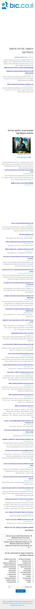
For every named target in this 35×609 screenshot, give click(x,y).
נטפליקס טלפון (12, 570)
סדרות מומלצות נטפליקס (9, 563)
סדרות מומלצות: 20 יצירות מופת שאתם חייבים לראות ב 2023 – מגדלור (18, 431)
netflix (29, 581)
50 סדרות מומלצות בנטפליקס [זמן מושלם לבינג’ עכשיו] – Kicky (18, 464)
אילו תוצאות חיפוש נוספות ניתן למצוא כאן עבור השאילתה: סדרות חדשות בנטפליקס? (16, 542)
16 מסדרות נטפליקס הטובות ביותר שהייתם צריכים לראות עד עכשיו (18, 477)
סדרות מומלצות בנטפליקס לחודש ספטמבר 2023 (20, 84)
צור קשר (11, 603)
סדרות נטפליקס (27, 563)
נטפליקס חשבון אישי (25, 572)
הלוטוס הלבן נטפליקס (10, 578)
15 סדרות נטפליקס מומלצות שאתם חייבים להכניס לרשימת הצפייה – (17, 270)
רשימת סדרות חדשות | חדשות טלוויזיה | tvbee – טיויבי (19, 512)
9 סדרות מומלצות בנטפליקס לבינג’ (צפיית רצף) (20, 353)
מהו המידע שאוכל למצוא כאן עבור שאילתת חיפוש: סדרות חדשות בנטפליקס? (17, 537)
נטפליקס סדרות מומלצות (9, 566)
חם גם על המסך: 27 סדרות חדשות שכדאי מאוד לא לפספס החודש (18, 321)
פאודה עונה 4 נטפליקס (10, 559)
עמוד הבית (30, 603)
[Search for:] (20, 590)
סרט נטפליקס (12, 561)
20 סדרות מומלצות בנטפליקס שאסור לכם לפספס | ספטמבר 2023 (19, 72)
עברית (22, 605)
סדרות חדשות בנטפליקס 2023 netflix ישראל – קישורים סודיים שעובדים (18, 421)
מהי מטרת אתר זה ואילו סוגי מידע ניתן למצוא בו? (17, 546)
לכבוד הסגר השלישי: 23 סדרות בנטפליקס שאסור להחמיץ (18, 364)
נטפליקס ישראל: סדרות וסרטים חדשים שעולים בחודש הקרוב (19, 170)
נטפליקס (28, 576)
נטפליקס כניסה (27, 570)
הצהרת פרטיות (18, 603)
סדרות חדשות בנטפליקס (24, 564)
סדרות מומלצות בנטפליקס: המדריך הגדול (22, 223)
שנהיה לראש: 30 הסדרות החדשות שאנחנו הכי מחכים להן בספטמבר (18, 257)
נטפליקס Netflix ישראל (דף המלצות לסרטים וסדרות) (19, 450)
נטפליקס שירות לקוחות (10, 564)
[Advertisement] (17, 27)
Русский (17, 605)
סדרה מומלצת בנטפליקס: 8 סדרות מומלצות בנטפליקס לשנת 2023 (18, 296)
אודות (24, 603)
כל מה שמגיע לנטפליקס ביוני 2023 (24, 405)
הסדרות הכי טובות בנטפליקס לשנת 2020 (22, 333)
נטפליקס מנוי (27, 568)
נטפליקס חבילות (27, 574)
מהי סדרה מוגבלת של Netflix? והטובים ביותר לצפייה (19, 519)
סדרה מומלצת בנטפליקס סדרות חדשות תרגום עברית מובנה (17, 487)
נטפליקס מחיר (12, 568)
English (12, 605)
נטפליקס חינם (12, 572)
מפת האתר (5, 603)
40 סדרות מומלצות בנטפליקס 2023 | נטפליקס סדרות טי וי (17, 344)
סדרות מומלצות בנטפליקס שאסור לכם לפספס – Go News (18, 439)
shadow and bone (11, 580)
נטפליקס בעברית (11, 574)
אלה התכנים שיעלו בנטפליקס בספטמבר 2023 (21, 383)
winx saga (28, 580)
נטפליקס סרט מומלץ (25, 566)
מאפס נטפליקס (27, 578)
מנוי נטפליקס (12, 576)
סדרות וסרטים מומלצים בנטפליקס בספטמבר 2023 (19, 241)
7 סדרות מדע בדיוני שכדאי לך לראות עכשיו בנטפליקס (19, 499)
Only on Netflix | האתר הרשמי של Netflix (22, 183)
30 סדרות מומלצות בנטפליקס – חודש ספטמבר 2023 (19, 249)
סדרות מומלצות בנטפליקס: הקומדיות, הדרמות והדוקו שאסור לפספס (19, 309)
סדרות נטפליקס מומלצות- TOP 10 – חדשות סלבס (20, 372)
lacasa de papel (11, 581)
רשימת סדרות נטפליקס (25, 559)
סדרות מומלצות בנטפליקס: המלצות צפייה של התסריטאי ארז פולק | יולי (18, 283)
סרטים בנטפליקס (26, 561)
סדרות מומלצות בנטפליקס (26, 234)
